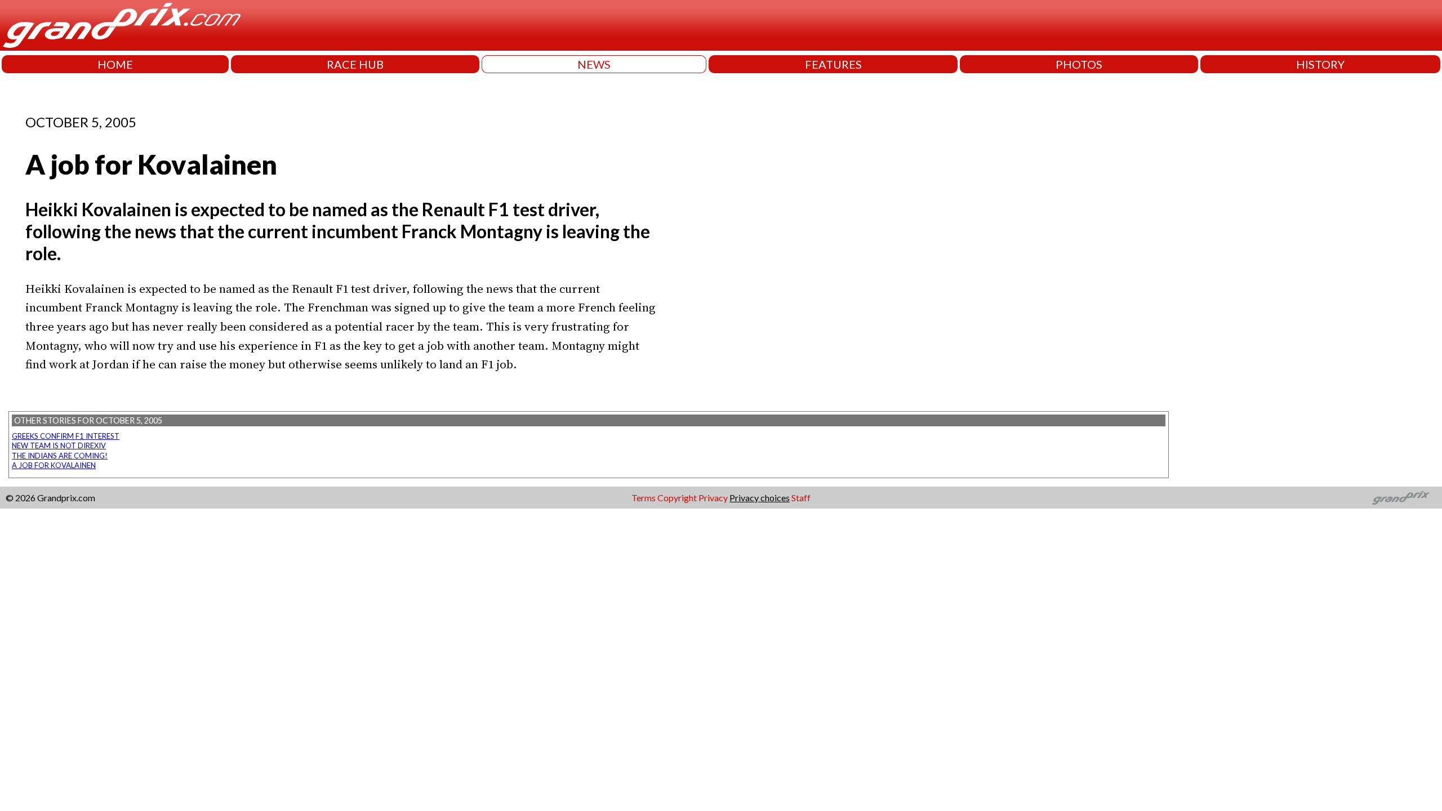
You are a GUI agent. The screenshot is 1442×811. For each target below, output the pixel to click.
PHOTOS (1079, 64)
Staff (801, 497)
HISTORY (1320, 64)
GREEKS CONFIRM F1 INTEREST (65, 435)
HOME (115, 64)
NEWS (594, 64)
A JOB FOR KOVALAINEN (54, 465)
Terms (643, 497)
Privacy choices (759, 497)
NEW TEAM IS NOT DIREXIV (59, 445)
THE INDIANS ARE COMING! (60, 455)
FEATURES (833, 64)
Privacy (713, 497)
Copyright (677, 497)
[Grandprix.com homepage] (1401, 498)
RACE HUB (355, 64)
